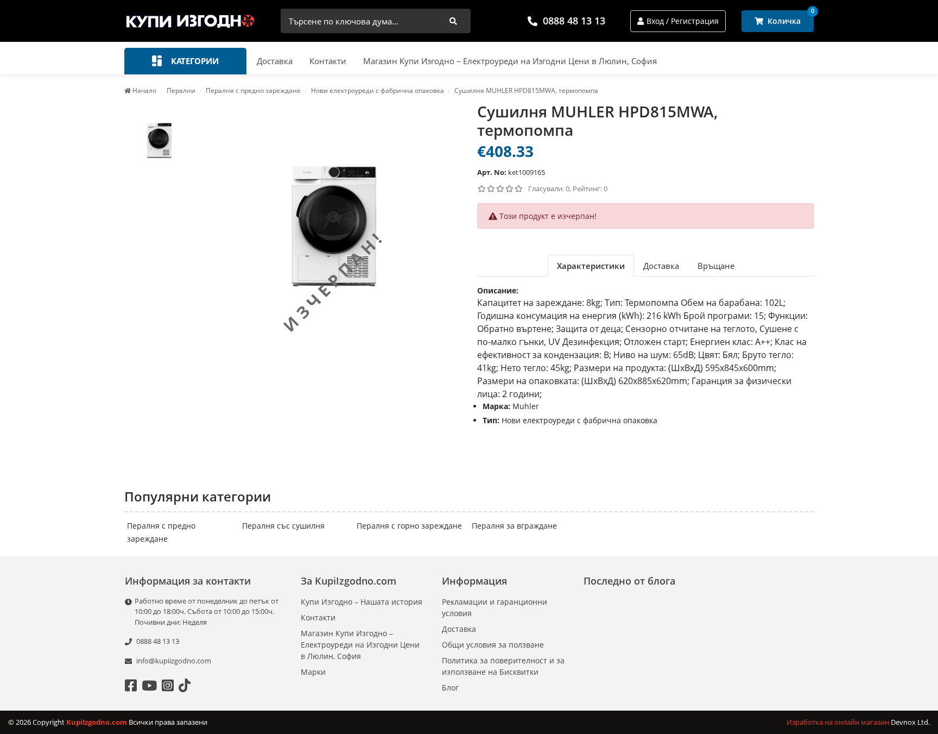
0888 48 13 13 (574, 20)
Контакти (327, 60)
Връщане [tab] (716, 265)
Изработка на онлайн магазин (839, 722)
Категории (194, 60)
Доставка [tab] (661, 265)
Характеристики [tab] (591, 265)
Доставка (275, 60)
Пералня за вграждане (514, 525)
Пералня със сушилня (283, 525)
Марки (313, 672)
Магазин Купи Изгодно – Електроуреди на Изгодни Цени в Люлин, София (510, 60)
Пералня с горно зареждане (409, 525)
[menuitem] (158, 139)
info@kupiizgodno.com (173, 661)
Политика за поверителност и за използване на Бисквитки (503, 666)
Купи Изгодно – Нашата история (361, 602)
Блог (450, 687)
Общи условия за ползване (493, 644)
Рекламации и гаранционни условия (494, 607)
